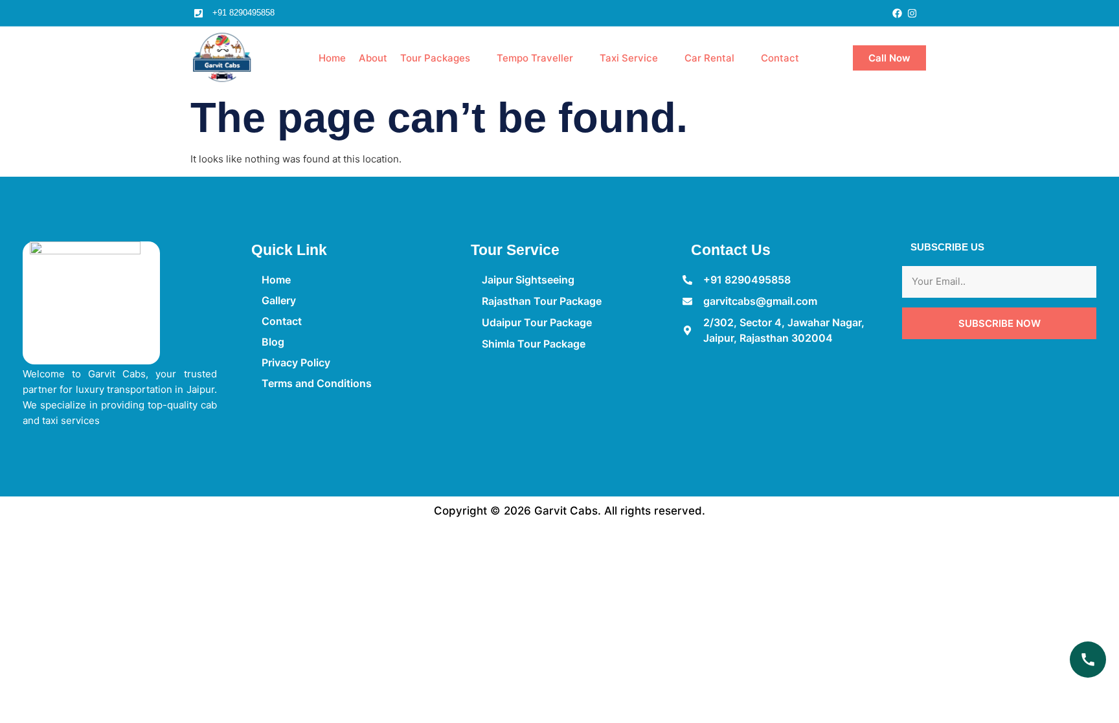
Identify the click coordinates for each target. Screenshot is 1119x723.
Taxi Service (629, 58)
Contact (780, 58)
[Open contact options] (1088, 659)
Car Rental (709, 58)
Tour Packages (435, 58)
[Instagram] (912, 13)
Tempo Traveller (535, 58)
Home (332, 58)
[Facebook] (897, 13)
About (373, 58)
